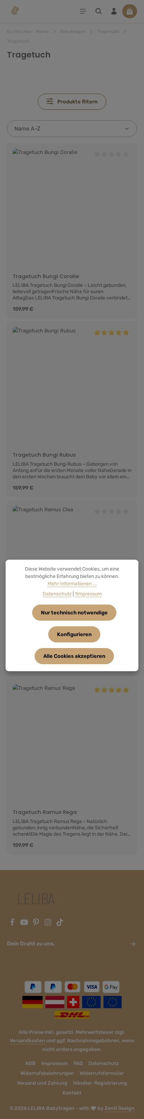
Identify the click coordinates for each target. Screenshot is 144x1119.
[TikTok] (60, 924)
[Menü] (83, 11)
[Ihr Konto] (114, 11)
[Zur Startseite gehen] (14, 11)
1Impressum (88, 594)
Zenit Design (120, 1108)
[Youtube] (24, 924)
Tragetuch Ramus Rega (45, 812)
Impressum (54, 1063)
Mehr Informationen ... (72, 584)
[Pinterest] (36, 924)
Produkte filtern (77, 102)
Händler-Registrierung (100, 1083)
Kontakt (72, 1093)
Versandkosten (27, 1041)
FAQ (78, 1063)
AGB (30, 1063)
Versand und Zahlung (42, 1083)
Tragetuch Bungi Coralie (46, 276)
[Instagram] (48, 924)
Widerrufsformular (102, 1073)
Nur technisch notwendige (74, 612)
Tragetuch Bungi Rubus (44, 455)
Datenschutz (103, 1063)
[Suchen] (99, 11)
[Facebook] (12, 924)
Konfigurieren (74, 634)
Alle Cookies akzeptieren (74, 656)
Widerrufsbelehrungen (47, 1073)
